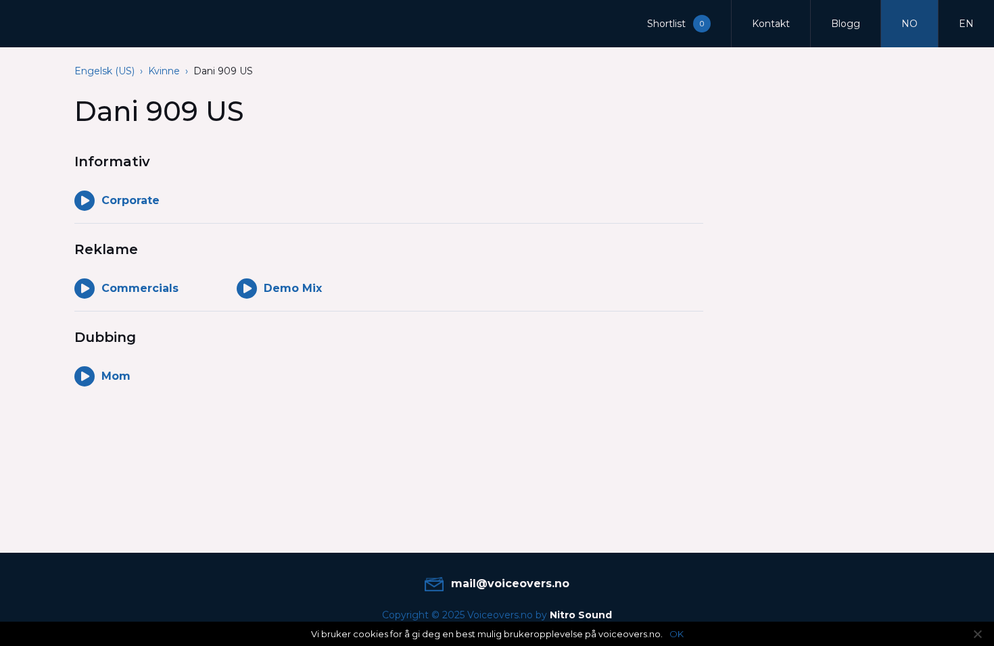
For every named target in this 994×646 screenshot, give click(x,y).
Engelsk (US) (104, 71)
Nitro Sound (581, 615)
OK (676, 633)
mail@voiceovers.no (510, 583)
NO (909, 24)
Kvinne (164, 71)
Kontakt (771, 24)
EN (966, 24)
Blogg (845, 24)
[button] (679, 23)
